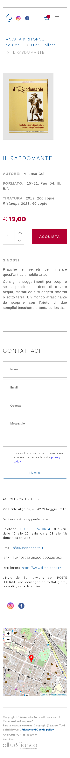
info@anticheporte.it (27, 548)
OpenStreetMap (58, 694)
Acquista (49, 237)
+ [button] (8, 633)
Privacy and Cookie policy (38, 729)
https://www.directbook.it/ (41, 567)
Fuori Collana (43, 45)
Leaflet (44, 694)
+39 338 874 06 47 (36, 529)
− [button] (8, 639)
